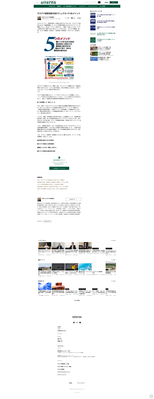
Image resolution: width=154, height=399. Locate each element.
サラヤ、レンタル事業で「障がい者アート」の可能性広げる (104, 48)
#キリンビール (95, 289)
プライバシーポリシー (81, 382)
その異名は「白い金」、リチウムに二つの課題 (58, 272)
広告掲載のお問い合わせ (62, 330)
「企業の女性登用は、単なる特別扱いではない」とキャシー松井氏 (98, 251)
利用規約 (70, 382)
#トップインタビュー (42, 248)
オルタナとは (52, 6)
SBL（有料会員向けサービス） (70, 6)
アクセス (59, 328)
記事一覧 (59, 339)
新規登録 (106, 2)
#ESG (107, 269)
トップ (59, 336)
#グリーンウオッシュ (82, 289)
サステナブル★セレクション (64, 372)
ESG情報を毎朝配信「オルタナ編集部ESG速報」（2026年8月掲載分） (44, 292)
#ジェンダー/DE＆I (95, 248)
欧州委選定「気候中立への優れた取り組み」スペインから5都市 (52, 186)
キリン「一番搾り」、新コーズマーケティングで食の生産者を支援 (98, 291)
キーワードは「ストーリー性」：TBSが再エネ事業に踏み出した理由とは (112, 252)
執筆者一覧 (60, 341)
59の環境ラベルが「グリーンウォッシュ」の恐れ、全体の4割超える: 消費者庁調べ (85, 292)
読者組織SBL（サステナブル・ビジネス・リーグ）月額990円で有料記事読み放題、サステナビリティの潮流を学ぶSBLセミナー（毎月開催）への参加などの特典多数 (76, 356)
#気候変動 (53, 289)
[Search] (99, 2)
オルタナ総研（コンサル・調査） (65, 366)
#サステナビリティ (45, 18)
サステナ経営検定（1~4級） (64, 363)
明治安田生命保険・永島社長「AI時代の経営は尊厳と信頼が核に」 (85, 251)
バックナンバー (82, 6)
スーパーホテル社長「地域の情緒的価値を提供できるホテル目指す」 (71, 252)
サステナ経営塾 (61, 369)
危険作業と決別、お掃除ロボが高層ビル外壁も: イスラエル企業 (52, 182)
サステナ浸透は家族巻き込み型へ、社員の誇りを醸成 (50, 184)
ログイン (114, 2)
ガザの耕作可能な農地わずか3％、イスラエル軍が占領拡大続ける (112, 292)
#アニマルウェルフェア (110, 262)
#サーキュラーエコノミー (69, 269)
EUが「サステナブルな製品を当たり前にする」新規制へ (51, 180)
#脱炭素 (40, 269)
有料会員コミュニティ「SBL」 (64, 351)
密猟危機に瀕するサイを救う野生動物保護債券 (112, 272)
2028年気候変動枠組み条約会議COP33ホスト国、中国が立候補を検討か (58, 292)
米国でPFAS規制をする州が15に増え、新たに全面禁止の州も (52, 189)
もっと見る (113, 240)
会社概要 (59, 326)
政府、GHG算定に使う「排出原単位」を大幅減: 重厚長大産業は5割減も (44, 273)
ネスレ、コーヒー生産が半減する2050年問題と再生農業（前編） (104, 54)
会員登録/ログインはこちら (59, 168)
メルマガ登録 (102, 6)
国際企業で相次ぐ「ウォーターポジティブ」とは (85, 272)
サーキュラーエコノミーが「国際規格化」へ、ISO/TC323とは (71, 272)
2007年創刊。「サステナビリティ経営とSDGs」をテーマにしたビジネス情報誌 (70, 352)
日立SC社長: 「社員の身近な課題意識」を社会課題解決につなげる (58, 251)
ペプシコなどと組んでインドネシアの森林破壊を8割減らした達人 (71, 291)
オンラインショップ (92, 6)
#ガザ (107, 289)
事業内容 (59, 6)
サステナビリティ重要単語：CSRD (97, 272)
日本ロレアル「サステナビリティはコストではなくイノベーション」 (44, 252)
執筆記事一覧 (72, 199)
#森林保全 (67, 289)
